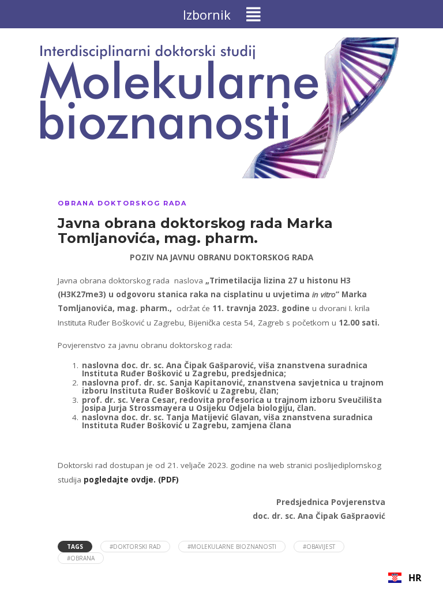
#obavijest (319, 547)
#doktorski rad (135, 547)
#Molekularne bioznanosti (231, 547)
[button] (221, 14)
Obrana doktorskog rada (122, 203)
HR (415, 578)
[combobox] (404, 577)
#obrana (81, 558)
